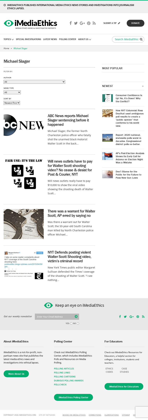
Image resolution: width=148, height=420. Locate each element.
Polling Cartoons (65, 376)
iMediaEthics (31, 23)
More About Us (16, 373)
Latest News (50, 39)
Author (7, 77)
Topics (7, 39)
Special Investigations (28, 39)
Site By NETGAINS (47, 415)
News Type (9, 88)
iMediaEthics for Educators (124, 386)
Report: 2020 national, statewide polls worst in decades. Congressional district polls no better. (128, 139)
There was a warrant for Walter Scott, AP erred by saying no (71, 213)
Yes (67, 323)
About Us (83, 39)
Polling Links (62, 372)
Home (6, 48)
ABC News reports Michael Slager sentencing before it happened (68, 120)
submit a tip (110, 23)
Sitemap (126, 415)
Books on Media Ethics (74, 415)
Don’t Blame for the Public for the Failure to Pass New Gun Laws (128, 174)
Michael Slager (20, 48)
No (74, 323)
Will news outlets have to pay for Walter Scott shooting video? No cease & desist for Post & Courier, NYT (70, 168)
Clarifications (112, 415)
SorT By (7, 98)
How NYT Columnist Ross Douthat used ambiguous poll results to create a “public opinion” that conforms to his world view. (129, 118)
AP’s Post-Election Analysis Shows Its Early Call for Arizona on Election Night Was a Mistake (130, 158)
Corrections (95, 415)
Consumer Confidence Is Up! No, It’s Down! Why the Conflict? (129, 98)
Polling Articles (64, 368)
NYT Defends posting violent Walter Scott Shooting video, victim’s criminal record (69, 256)
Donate (135, 23)
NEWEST (107, 86)
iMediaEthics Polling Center (73, 397)
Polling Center (67, 39)
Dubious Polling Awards (69, 380)
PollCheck (60, 384)
